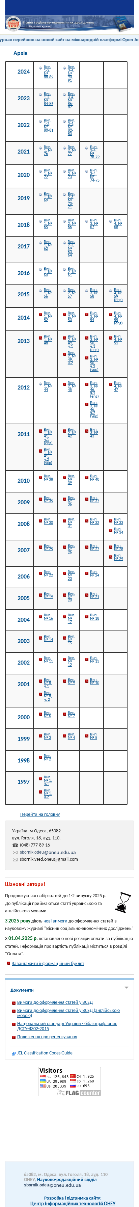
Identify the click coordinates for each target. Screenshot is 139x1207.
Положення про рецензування (47, 1037)
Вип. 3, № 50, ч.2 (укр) (94, 363)
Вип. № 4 (71, 736)
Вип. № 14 (48, 638)
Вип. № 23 (71, 575)
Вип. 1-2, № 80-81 (48, 125)
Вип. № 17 (71, 618)
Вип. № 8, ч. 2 (48, 696)
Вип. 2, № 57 (72, 293)
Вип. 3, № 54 (94, 316)
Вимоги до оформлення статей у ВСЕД (55, 1002)
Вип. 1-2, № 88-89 (48, 72)
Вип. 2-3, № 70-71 (71, 200)
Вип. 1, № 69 (48, 197)
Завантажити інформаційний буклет (48, 963)
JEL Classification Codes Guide (45, 1053)
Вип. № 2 (47, 757)
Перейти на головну (40, 814)
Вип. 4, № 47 (118, 386)
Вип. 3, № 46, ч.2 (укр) (94, 410)
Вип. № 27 (94, 547)
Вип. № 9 (71, 681)
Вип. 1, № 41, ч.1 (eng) (48, 436)
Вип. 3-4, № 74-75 (95, 175)
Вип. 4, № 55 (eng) (118, 318)
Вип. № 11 (48, 660)
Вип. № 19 (48, 595)
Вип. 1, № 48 (48, 339)
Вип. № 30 (48, 521)
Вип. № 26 (71, 549)
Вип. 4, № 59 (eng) (118, 295)
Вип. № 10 (94, 681)
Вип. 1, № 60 (48, 272)
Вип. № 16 (48, 617)
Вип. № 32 (94, 521)
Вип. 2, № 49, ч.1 (72, 341)
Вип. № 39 (71, 479)
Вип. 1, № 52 (48, 316)
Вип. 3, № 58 (94, 293)
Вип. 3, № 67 (94, 223)
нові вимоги (55, 921)
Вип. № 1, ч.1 (48, 780)
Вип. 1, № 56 (48, 293)
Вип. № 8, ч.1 (48, 683)
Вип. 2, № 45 (72, 386)
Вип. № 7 (71, 714)
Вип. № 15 (71, 640)
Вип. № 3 (47, 736)
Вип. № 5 (94, 736)
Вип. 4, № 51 (118, 339)
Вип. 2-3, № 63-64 (71, 249)
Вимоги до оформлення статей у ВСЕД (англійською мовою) (68, 1013)
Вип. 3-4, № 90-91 (71, 74)
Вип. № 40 (94, 478)
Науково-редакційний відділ (60, 1182)
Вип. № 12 (71, 661)
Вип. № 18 (94, 617)
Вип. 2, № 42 (72, 433)
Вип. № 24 (94, 574)
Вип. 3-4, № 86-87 (71, 100)
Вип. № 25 (48, 547)
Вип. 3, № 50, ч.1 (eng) (94, 343)
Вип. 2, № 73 (72, 173)
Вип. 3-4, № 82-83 (71, 127)
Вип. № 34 (118, 531)
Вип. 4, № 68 (118, 223)
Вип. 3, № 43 (94, 433)
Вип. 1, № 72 (48, 173)
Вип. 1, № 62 (48, 245)
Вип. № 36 (71, 501)
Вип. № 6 (47, 714)
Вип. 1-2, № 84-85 (48, 99)
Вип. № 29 (118, 557)
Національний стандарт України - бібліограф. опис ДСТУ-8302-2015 (67, 1026)
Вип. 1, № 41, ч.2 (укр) (48, 456)
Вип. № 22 (48, 574)
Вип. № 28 (118, 547)
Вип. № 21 (94, 595)
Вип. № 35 (48, 499)
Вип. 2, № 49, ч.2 (72, 358)
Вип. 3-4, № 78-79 (95, 152)
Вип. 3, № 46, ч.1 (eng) (94, 390)
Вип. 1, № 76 (48, 150)
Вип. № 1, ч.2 (48, 793)
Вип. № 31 (71, 522)
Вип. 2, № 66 (72, 223)
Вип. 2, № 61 (72, 272)
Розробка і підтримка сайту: (73, 1198)
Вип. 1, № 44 (48, 386)
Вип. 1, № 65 (48, 223)
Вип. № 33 (118, 521)
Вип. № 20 (71, 597)
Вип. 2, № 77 (72, 150)
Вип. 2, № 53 (72, 316)
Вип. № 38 (48, 478)
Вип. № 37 (94, 499)
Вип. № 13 (94, 660)
